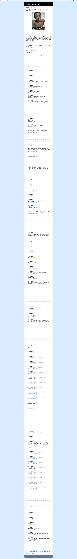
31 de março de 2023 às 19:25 (32, 494)
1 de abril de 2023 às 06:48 (32, 524)
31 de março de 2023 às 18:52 (32, 358)
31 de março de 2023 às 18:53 (32, 368)
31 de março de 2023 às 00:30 (32, 171)
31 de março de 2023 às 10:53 (32, 268)
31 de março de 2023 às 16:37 (32, 333)
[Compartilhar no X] (32, 50)
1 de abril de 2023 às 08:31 (32, 529)
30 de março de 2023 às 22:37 (32, 82)
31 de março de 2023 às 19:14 (32, 483)
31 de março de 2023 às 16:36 (32, 323)
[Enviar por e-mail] (30, 50)
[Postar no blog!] (31, 50)
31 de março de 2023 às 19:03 (32, 448)
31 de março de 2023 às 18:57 (32, 418)
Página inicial (38, 551)
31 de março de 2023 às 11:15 (32, 273)
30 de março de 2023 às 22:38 (32, 87)
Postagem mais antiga (46, 551)
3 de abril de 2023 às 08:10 (32, 534)
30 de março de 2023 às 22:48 (32, 109)
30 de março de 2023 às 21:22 (32, 57)
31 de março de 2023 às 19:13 (32, 468)
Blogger (44, 556)
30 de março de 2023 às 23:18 (32, 115)
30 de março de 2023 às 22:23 (32, 77)
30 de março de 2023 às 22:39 (32, 104)
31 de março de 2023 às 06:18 (32, 207)
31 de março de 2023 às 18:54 (32, 393)
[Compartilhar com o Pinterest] (34, 50)
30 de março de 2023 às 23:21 (32, 121)
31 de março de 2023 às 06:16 (32, 202)
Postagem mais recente (30, 551)
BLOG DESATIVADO (31, 4)
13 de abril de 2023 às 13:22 (32, 546)
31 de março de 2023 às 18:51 (32, 353)
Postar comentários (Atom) (32, 553)
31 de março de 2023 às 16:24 (32, 316)
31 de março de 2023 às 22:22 (32, 514)
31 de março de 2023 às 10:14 (32, 263)
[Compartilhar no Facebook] (33, 50)
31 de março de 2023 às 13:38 (32, 290)
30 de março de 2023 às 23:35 (32, 132)
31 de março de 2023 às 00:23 (32, 161)
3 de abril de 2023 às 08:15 (32, 540)
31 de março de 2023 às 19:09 (32, 453)
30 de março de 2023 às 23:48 (32, 151)
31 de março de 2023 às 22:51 (32, 519)
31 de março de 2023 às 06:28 (32, 213)
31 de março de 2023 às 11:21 (32, 278)
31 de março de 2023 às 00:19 (32, 156)
